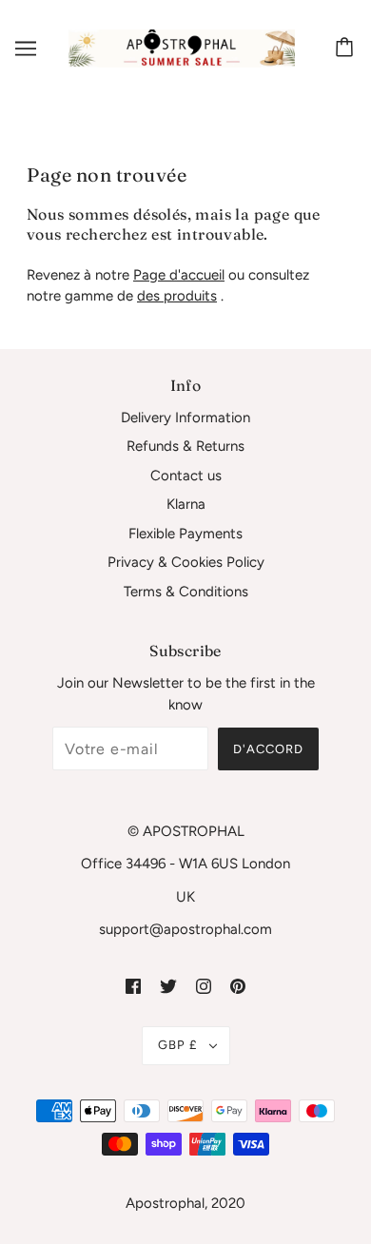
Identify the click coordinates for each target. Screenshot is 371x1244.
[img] (133, 985)
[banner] (181, 47)
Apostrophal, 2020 (185, 1203)
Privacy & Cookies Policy (185, 562)
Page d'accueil (179, 274)
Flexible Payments (185, 533)
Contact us (186, 475)
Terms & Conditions (186, 591)
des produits (177, 295)
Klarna (185, 504)
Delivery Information (185, 417)
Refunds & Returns (185, 446)
